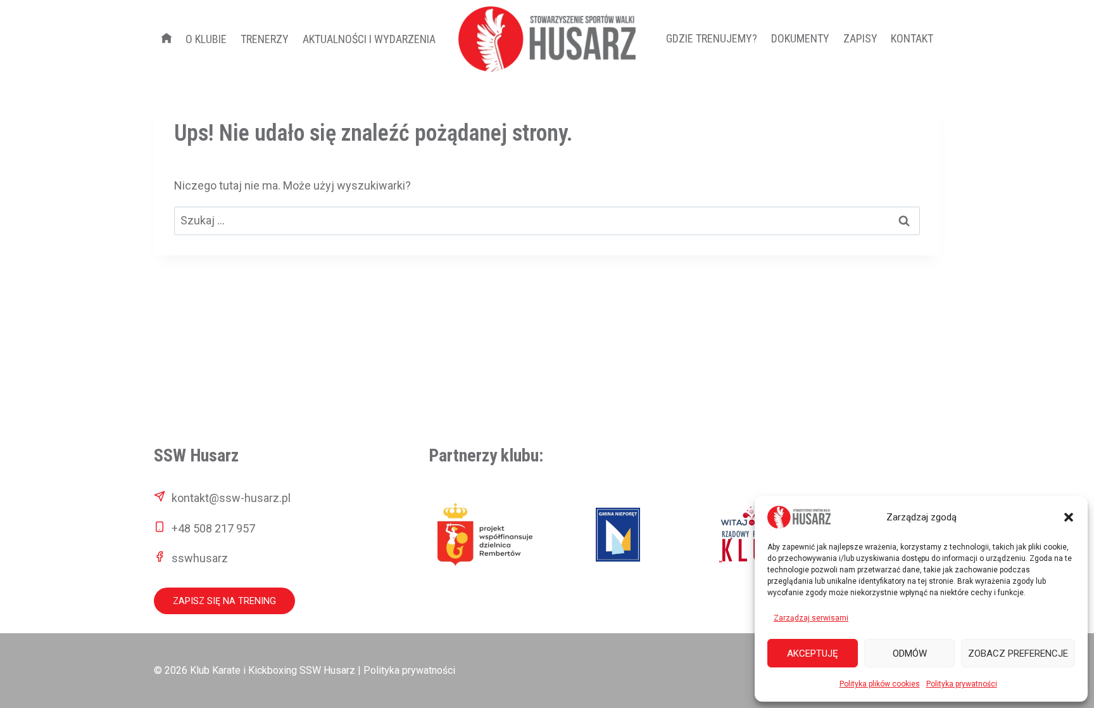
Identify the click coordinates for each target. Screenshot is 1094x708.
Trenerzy (265, 39)
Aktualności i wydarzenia (369, 39)
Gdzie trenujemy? (711, 38)
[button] (1068, 517)
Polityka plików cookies (879, 683)
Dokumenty (800, 38)
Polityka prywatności (961, 683)
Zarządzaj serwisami (811, 618)
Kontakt (912, 38)
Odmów (910, 653)
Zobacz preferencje (1018, 653)
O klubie (206, 39)
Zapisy (860, 38)
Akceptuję (812, 653)
